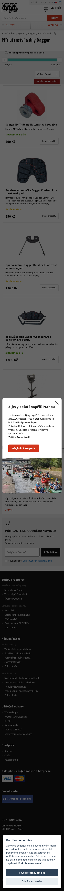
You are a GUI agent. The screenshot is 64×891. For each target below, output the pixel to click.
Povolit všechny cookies (32, 872)
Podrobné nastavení (30, 863)
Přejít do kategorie (23, 448)
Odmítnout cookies (32, 881)
